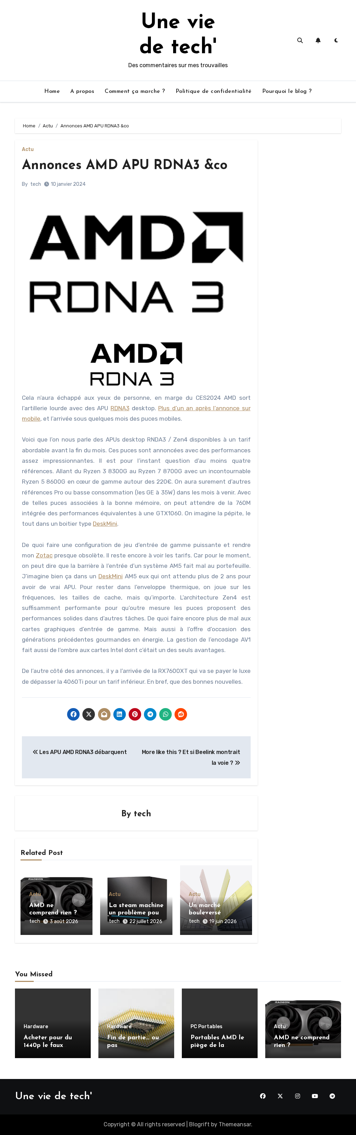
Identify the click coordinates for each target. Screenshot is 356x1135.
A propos (82, 91)
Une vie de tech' (53, 1096)
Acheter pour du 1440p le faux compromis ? (48, 1045)
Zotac (44, 555)
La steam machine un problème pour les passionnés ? (136, 913)
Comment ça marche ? (135, 91)
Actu (28, 149)
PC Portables (206, 1026)
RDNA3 (120, 408)
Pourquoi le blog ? (287, 91)
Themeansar (235, 1124)
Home (52, 91)
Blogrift (199, 1124)
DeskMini (105, 523)
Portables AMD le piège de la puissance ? (217, 1045)
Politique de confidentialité (214, 91)
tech (35, 184)
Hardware (36, 1026)
